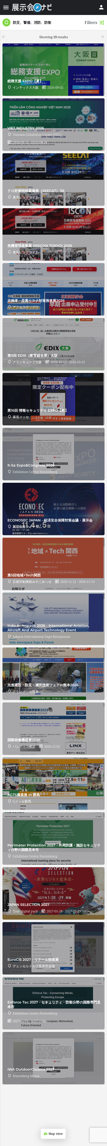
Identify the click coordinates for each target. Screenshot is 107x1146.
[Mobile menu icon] (5, 7)
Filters (91, 22)
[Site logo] (32, 7)
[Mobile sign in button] (101, 7)
